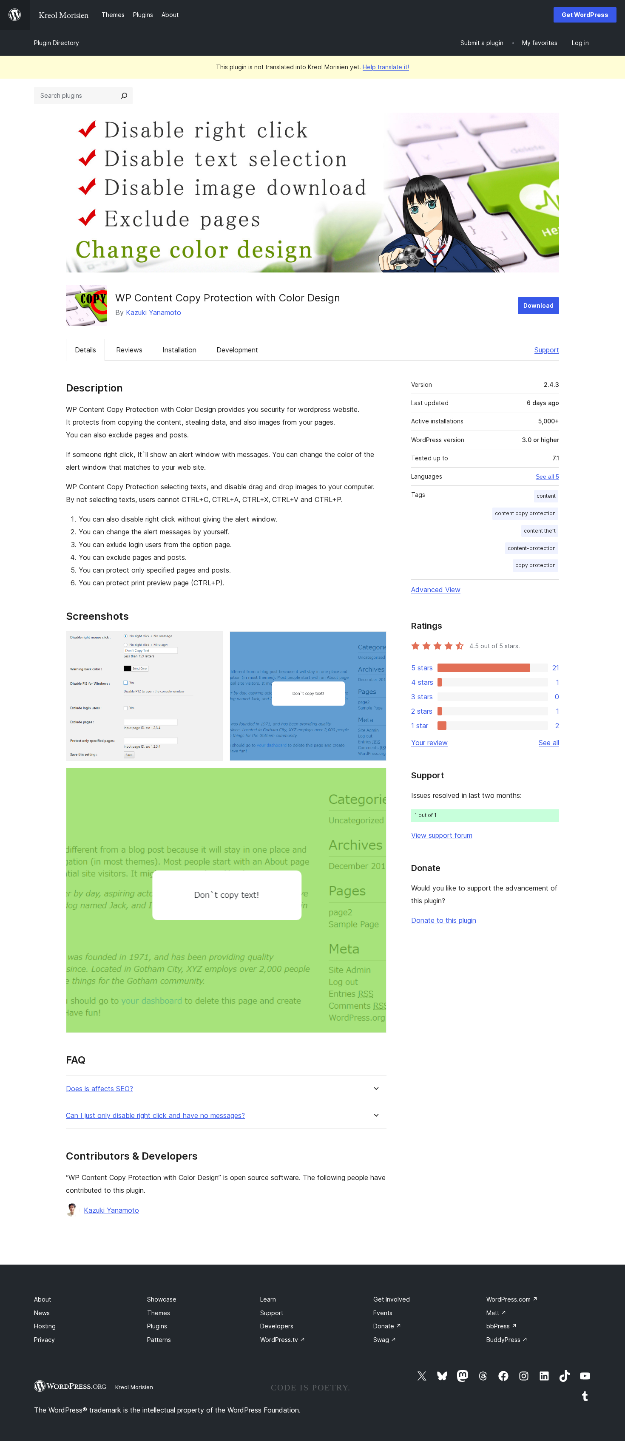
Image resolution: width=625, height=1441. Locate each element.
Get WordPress (585, 14)
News (42, 1312)
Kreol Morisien (134, 1387)
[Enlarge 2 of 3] (375, 642)
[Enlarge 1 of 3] (211, 642)
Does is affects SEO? (99, 1089)
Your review (429, 742)
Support (546, 350)
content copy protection (525, 513)
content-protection (532, 548)
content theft (540, 531)
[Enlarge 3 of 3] (375, 779)
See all (549, 742)
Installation (179, 350)
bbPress (501, 1326)
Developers (276, 1326)
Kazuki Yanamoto (153, 312)
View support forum (441, 835)
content (546, 496)
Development (237, 350)
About (42, 1299)
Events (382, 1312)
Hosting (45, 1326)
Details (85, 350)
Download (538, 305)
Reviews (129, 350)
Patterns (159, 1339)
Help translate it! (386, 67)
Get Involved (391, 1299)
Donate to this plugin (443, 920)
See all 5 (547, 476)
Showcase (161, 1299)
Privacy (44, 1339)
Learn (268, 1299)
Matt (496, 1312)
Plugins (157, 1326)
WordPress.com (512, 1299)
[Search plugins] (124, 95)
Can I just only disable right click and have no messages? (155, 1116)
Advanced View (435, 589)
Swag (384, 1339)
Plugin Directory (56, 42)
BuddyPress (507, 1339)
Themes (158, 1312)
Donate (387, 1326)
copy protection (535, 565)
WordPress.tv (282, 1339)
